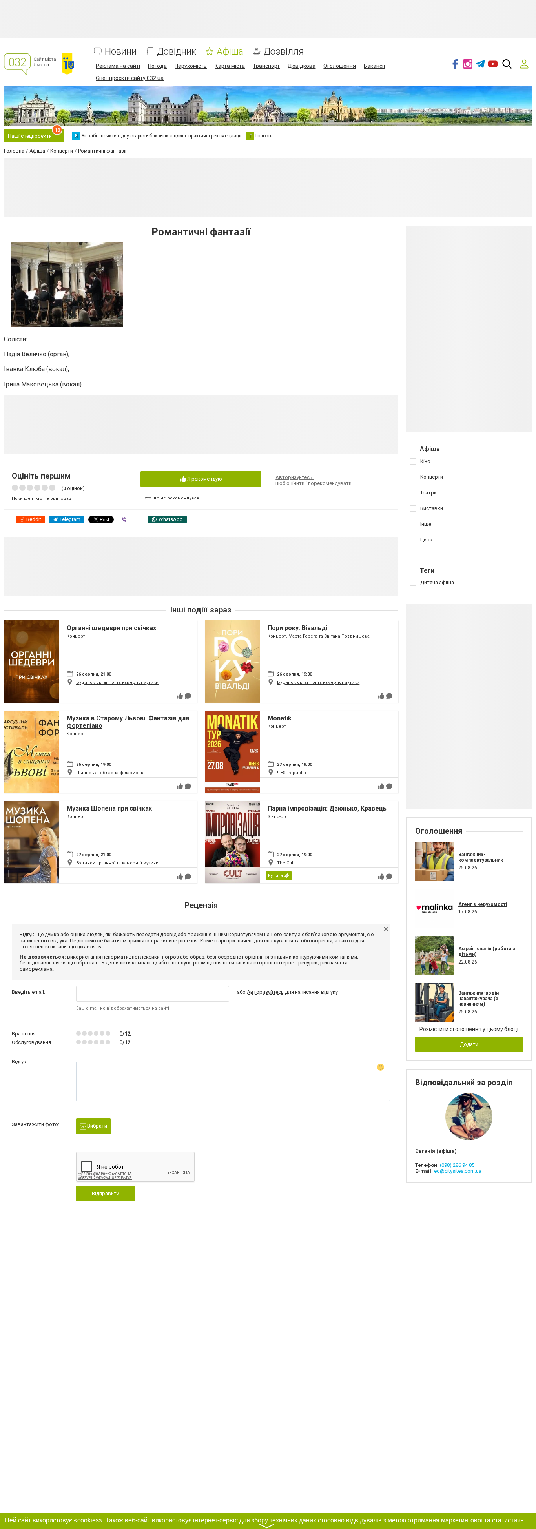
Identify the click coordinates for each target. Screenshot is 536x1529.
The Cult (285, 863)
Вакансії (374, 66)
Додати (469, 1044)
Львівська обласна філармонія (110, 772)
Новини (121, 51)
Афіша (230, 51)
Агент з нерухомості (482, 904)
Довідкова (301, 66)
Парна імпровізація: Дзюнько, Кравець (327, 808)
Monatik (280, 718)
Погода (157, 66)
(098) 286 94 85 (457, 1165)
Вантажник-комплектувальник (480, 857)
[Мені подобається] (180, 696)
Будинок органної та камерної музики (117, 682)
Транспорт (266, 66)
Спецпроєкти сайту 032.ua (130, 78)
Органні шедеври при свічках (111, 628)
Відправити (105, 1193)
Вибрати (96, 1126)
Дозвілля (284, 51)
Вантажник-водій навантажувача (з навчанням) (478, 998)
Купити (275, 875)
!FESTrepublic (291, 772)
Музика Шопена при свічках (109, 808)
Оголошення (339, 66)
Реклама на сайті (118, 66)
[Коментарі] (188, 696)
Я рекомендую (204, 479)
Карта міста (230, 66)
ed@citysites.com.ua (457, 1171)
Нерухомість (191, 66)
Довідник (176, 51)
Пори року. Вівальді (297, 628)
